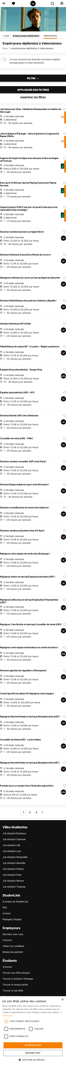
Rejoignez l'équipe (12, 919)
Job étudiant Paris (12, 874)
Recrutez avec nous (13, 934)
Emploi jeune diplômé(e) (26, 35)
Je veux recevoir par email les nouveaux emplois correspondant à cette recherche (34, 61)
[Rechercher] (54, 3)
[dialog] (33, 1030)
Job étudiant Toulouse (14, 886)
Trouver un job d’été (13, 990)
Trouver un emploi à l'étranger (18, 978)
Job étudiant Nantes (13, 868)
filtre (31, 78)
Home (6, 35)
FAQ (5, 907)
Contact (7, 913)
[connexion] (61, 3)
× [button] (62, 999)
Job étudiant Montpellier (15, 857)
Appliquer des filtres (33, 89)
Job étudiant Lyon (12, 851)
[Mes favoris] (13, 3)
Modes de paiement (13, 952)
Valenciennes (50, 35)
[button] (33, 1059)
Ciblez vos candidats (13, 946)
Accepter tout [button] (33, 1045)
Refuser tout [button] (33, 1053)
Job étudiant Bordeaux (14, 833)
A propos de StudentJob (15, 901)
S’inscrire (7, 940)
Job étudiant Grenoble (14, 839)
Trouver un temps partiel (15, 984)
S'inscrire (7, 966)
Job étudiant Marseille (14, 863)
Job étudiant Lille (11, 845)
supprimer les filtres (33, 97)
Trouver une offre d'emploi (16, 972)
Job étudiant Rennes (13, 880)
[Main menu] (3, 3)
